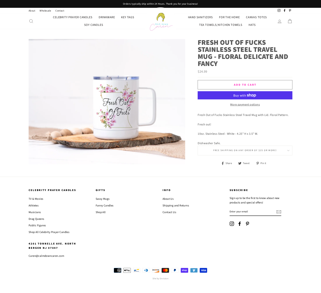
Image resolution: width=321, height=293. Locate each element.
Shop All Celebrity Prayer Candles (49, 232)
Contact (59, 10)
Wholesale (45, 10)
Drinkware (107, 17)
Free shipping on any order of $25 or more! (245, 150)
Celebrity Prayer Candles (72, 17)
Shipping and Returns (176, 206)
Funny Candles (105, 206)
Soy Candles (93, 25)
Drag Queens (36, 219)
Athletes (33, 206)
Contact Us (169, 212)
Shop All (101, 212)
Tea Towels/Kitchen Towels (220, 25)
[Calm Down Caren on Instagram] (232, 223)
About (32, 10)
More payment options (245, 105)
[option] (160, 4)
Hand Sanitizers (200, 17)
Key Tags (127, 17)
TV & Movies (36, 199)
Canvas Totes (256, 17)
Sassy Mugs (103, 199)
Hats (252, 25)
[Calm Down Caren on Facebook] (239, 223)
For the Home (229, 17)
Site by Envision (160, 278)
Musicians (35, 212)
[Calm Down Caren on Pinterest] (247, 223)
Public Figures (37, 225)
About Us (168, 199)
